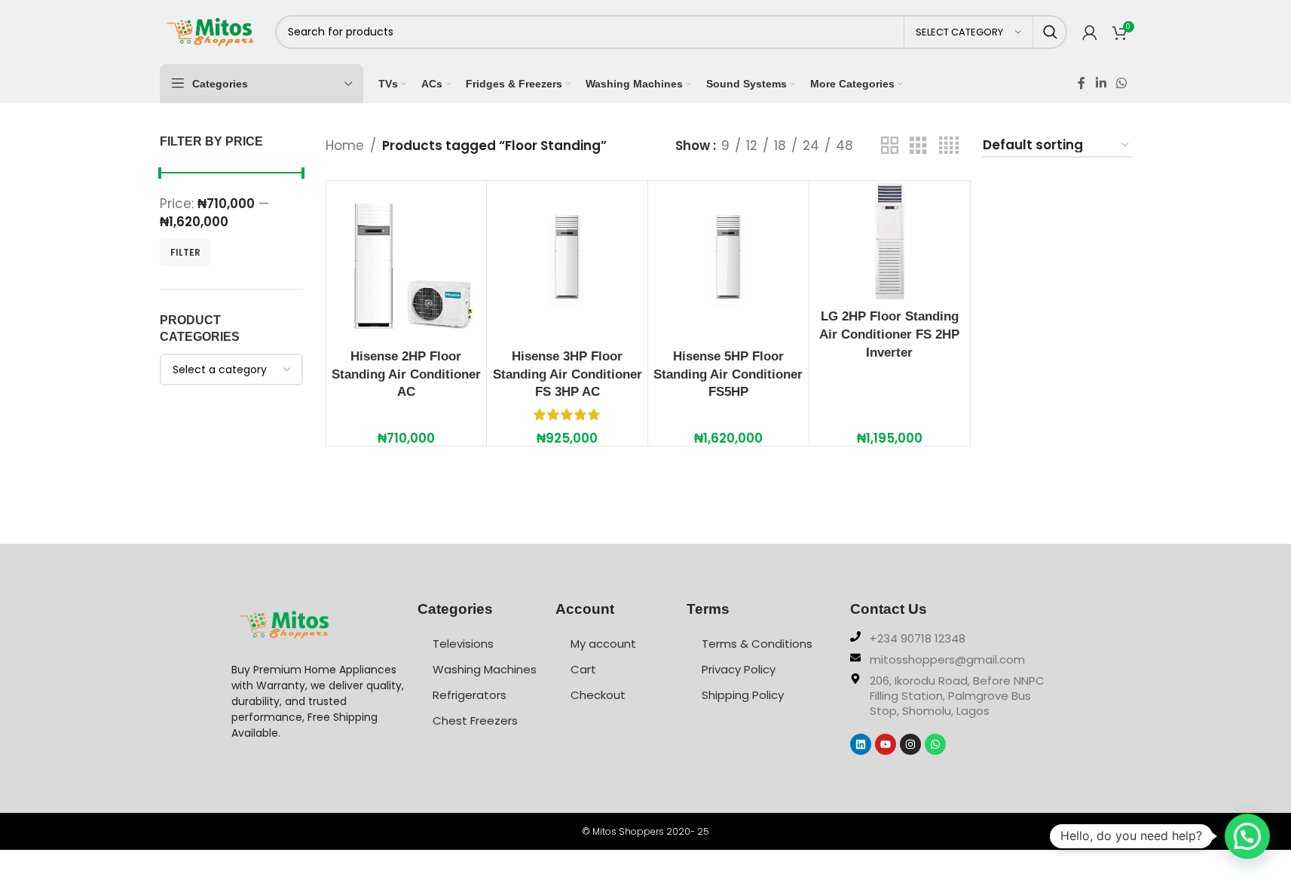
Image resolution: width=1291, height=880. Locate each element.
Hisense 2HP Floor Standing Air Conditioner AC (406, 374)
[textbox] (231, 369)
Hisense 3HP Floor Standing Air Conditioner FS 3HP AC (567, 374)
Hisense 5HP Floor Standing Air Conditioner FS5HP (728, 374)
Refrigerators (469, 695)
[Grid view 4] (949, 146)
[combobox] (231, 369)
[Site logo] (210, 31)
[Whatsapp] (935, 744)
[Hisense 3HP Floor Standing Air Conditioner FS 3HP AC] (567, 261)
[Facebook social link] (1081, 83)
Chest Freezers (475, 720)
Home (345, 145)
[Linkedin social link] (1101, 83)
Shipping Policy (743, 695)
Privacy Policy (739, 669)
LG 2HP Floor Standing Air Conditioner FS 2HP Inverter (889, 334)
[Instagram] (910, 744)
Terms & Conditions (757, 644)
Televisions (463, 644)
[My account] (1090, 32)
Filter (185, 252)
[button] (1247, 836)
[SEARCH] (1050, 32)
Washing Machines (485, 669)
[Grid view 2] (889, 146)
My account (603, 644)
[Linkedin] (860, 744)
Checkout (598, 695)
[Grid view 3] (918, 146)
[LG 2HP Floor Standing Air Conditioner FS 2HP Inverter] (889, 241)
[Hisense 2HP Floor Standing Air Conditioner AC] (406, 261)
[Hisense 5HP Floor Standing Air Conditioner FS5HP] (728, 261)
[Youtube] (885, 744)
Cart (583, 669)
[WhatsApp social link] (1121, 83)
